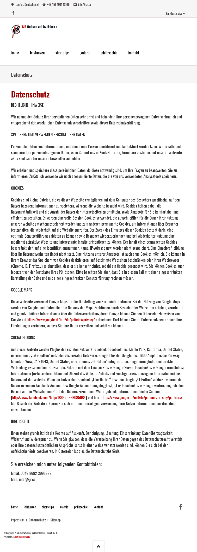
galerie (64, 506)
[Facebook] (180, 507)
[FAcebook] (13, 13)
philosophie (81, 506)
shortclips (48, 506)
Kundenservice (174, 13)
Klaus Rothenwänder (21, 537)
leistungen (30, 506)
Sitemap (55, 519)
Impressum (18, 519)
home (14, 506)
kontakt (98, 506)
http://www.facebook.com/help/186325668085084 (49, 397)
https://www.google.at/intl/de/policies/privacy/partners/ (142, 397)
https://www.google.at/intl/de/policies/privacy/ (61, 320)
